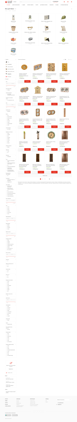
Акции (6, 375)
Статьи (6, 389)
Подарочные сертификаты (33, 405)
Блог (46, 400)
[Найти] (50, 2)
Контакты (17, 400)
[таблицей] (71, 59)
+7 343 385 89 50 (55, 1)
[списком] (70, 59)
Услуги (6, 402)
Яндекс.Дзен (43, 411)
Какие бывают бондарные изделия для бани (10, 392)
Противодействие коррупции (34, 404)
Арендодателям (18, 403)
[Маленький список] (64, 59)
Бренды (6, 404)
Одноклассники (41, 411)
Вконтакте (34, 411)
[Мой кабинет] (60, 2)
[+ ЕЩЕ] (70, 5)
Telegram (36, 411)
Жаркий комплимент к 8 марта (10, 382)
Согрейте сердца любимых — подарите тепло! (10, 386)
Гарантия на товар (32, 403)
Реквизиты (17, 404)
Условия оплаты (32, 400)
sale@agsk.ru (59, 404)
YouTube (38, 411)
